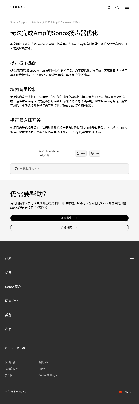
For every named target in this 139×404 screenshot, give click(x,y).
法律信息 (10, 362)
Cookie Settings (47, 375)
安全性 (9, 375)
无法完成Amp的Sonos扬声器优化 (61, 22)
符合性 (42, 368)
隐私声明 (43, 362)
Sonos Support (19, 22)
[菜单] (127, 7)
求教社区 (66, 228)
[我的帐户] (109, 7)
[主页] (17, 7)
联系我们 (66, 218)
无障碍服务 (11, 368)
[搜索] (117, 7)
